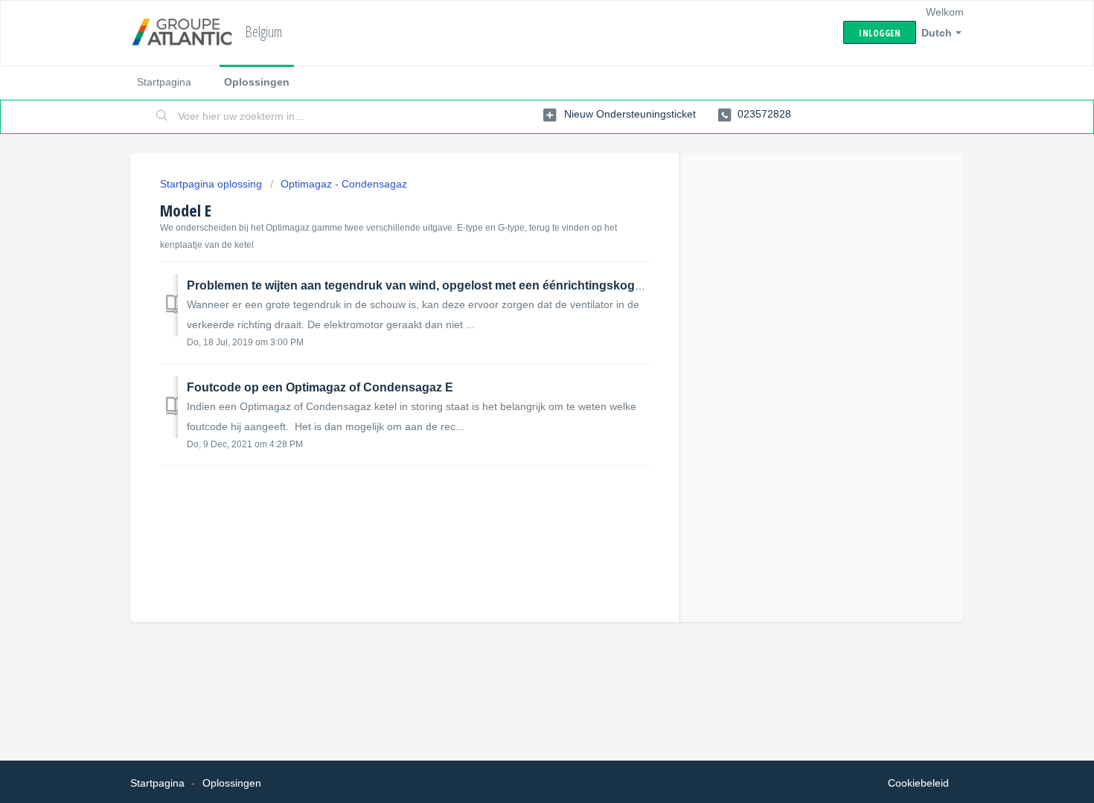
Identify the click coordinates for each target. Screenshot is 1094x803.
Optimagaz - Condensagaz (344, 184)
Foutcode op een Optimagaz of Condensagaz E (320, 387)
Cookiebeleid (918, 783)
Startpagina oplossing (212, 184)
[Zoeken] (162, 117)
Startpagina (164, 82)
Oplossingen (257, 82)
